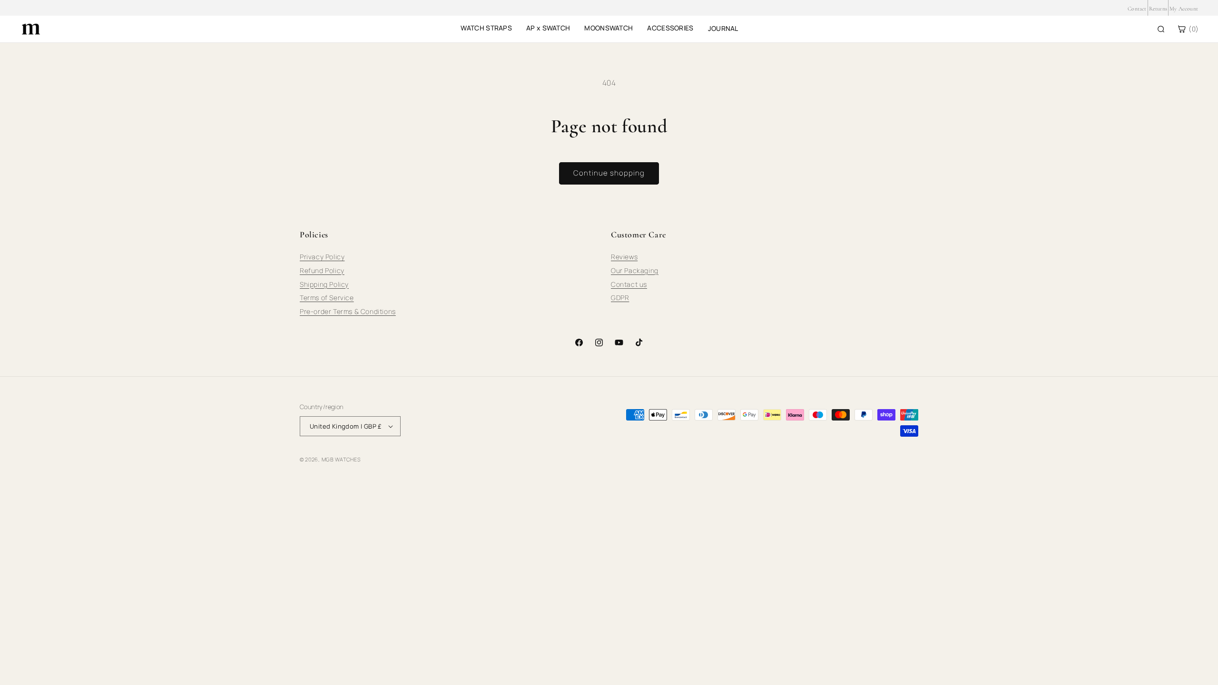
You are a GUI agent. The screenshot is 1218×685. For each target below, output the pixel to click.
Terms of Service (327, 297)
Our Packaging (634, 270)
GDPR (620, 297)
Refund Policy (322, 270)
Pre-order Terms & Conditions (348, 311)
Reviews (624, 256)
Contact (1137, 8)
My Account (1183, 8)
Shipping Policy (324, 284)
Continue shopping (609, 173)
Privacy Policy (322, 256)
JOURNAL (723, 28)
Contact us (629, 284)
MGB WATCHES (341, 459)
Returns (1158, 8)
